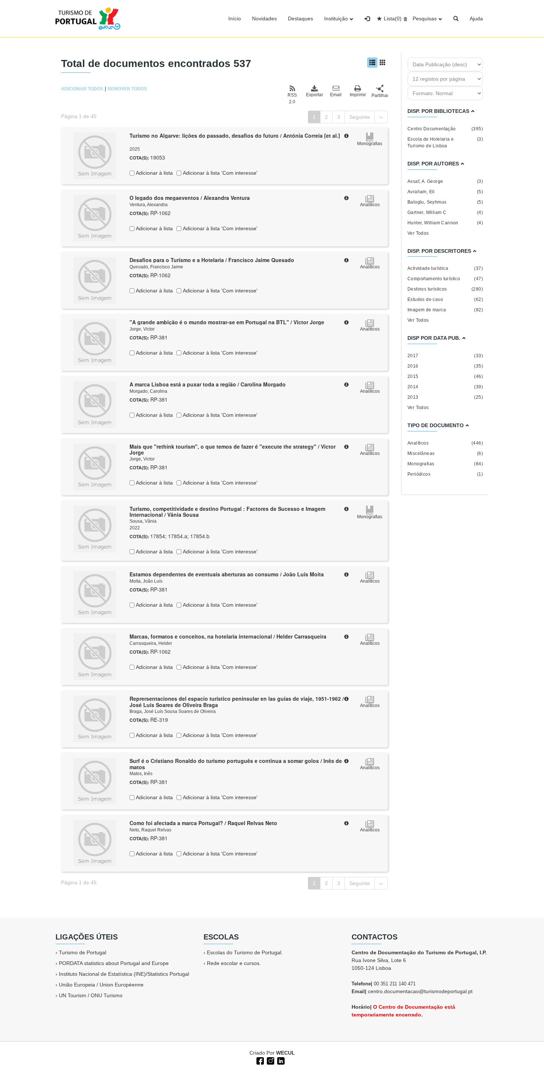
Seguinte (359, 117)
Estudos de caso (445, 299)
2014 (445, 386)
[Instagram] (270, 1060)
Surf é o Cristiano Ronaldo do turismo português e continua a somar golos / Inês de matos (236, 764)
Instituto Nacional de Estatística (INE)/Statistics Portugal (124, 974)
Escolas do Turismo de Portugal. (245, 952)
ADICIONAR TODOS (82, 88)
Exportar (314, 94)
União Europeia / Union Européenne (101, 985)
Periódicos (445, 474)
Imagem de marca (445, 309)
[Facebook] (259, 1060)
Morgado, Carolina (148, 391)
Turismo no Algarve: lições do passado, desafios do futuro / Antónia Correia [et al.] (235, 135)
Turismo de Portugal (82, 952)
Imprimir (358, 94)
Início (234, 18)
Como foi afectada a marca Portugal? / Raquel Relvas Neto (203, 823)
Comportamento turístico (445, 278)
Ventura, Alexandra (149, 204)
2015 (445, 376)
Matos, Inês (141, 773)
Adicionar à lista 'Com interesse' (219, 173)
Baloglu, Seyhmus (445, 202)
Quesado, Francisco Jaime (156, 266)
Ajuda (476, 18)
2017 (445, 355)
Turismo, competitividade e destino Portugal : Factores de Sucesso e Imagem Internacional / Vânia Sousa (227, 512)
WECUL (285, 1053)
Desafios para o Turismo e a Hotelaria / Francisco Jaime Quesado (212, 260)
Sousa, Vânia (143, 521)
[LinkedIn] (280, 1060)
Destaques (300, 18)
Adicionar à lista (153, 173)
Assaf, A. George (445, 181)
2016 (445, 366)
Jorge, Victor (142, 329)
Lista (393, 18)
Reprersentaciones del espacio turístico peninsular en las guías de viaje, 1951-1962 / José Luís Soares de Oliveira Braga (237, 701)
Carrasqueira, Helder (151, 643)
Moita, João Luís (146, 581)
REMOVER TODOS (127, 88)
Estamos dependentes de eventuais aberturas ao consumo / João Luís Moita (227, 574)
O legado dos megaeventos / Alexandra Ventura (190, 197)
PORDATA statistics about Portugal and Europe (114, 963)
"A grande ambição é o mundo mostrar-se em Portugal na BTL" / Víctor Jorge (227, 322)
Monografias (445, 463)
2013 (445, 397)
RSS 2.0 (292, 98)
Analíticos (445, 443)
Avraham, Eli (445, 191)
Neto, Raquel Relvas (150, 830)
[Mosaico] (382, 62)
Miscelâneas (445, 453)
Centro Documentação (445, 128)
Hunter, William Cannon (445, 222)
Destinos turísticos (445, 289)
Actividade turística (445, 268)
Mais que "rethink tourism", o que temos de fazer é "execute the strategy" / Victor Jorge (233, 449)
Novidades (264, 18)
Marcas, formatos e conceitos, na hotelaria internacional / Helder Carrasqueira (228, 636)
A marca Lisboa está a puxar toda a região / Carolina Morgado (208, 384)
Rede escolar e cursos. (234, 963)
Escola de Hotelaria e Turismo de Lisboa (445, 142)
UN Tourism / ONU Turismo (90, 995)
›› (381, 117)
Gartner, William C (445, 212)
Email (336, 94)
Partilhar (380, 95)
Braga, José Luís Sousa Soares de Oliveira (173, 711)
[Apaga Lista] (404, 18)
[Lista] (372, 62)
